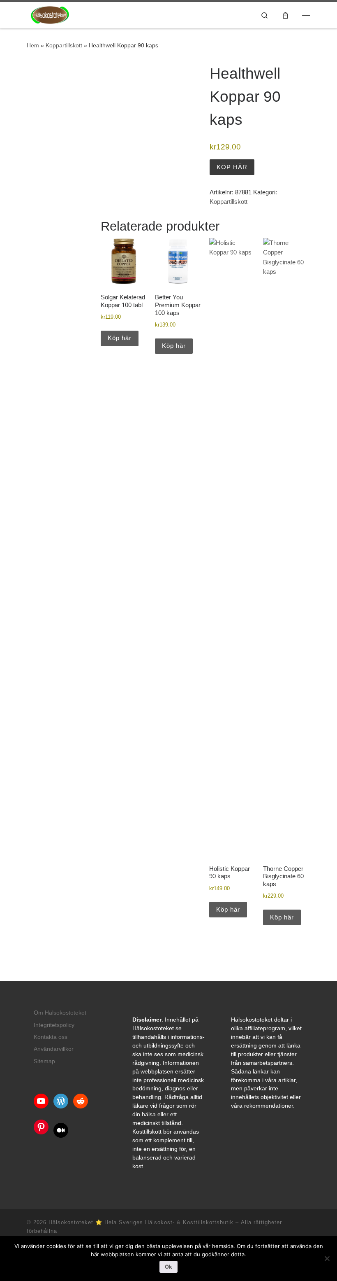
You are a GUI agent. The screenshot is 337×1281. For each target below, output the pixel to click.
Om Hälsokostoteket (60, 1013)
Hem (33, 45)
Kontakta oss (50, 1037)
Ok (168, 1266)
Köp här (232, 166)
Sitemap (44, 1061)
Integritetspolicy (54, 1025)
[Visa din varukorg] (285, 15)
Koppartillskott (64, 45)
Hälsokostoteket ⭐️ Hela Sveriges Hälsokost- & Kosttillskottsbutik (140, 1222)
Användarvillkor (54, 1049)
